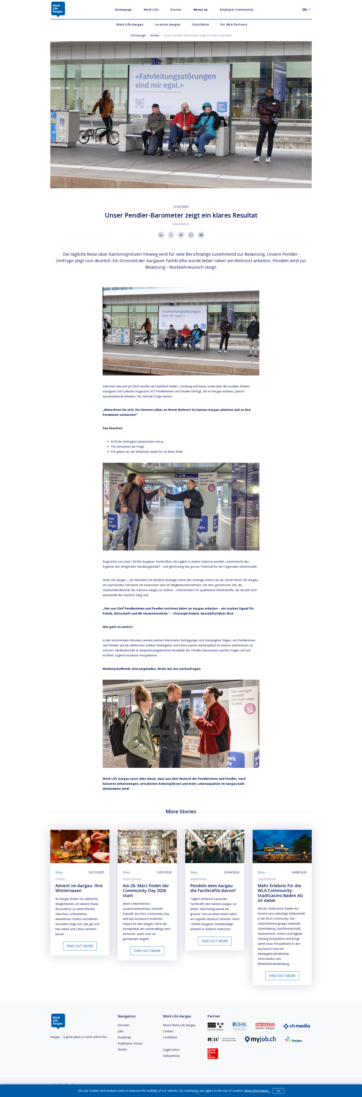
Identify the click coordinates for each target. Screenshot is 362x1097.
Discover (124, 1025)
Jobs (121, 1031)
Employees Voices (130, 1043)
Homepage (138, 35)
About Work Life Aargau (179, 1025)
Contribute (170, 1037)
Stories (154, 35)
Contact (168, 1031)
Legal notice (171, 1050)
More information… (257, 1091)
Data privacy (171, 1056)
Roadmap (124, 1037)
